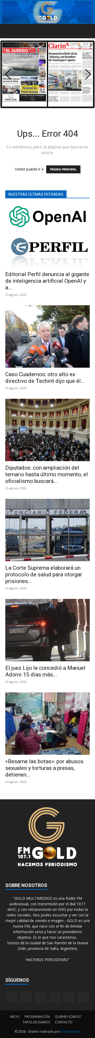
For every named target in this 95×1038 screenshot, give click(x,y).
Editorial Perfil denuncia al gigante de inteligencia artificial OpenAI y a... (47, 281)
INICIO (15, 1016)
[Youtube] (83, 997)
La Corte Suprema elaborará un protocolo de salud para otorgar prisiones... (43, 574)
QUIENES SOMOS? (68, 1016)
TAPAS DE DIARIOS (36, 1022)
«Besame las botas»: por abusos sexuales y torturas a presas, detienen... (44, 768)
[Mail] (40, 997)
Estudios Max (70, 1031)
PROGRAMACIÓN (37, 1016)
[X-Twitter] (69, 997)
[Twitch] (54, 997)
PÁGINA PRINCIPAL (63, 169)
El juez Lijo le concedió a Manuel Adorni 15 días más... (45, 671)
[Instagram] (26, 997)
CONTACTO (64, 1022)
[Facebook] (12, 997)
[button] (9, 31)
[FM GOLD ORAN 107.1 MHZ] (47, 12)
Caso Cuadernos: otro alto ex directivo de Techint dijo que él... (45, 377)
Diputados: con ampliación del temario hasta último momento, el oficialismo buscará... (46, 474)
